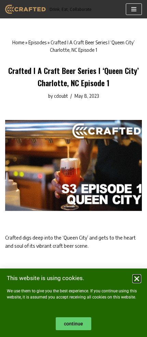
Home (18, 42)
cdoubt (61, 96)
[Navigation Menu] (134, 9)
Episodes (37, 42)
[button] (136, 278)
